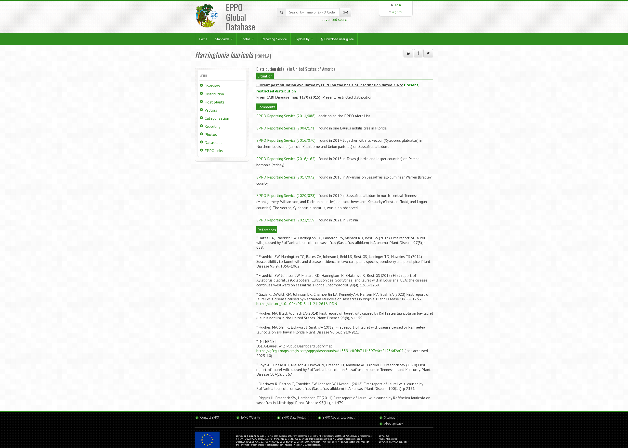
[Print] (408, 53)
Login (397, 5)
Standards (222, 39)
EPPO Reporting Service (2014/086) (285, 115)
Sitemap (389, 417)
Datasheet (213, 142)
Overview (212, 85)
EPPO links (214, 150)
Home (203, 39)
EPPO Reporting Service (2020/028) (285, 195)
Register (397, 12)
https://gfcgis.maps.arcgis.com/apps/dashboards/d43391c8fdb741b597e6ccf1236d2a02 (330, 350)
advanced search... (336, 19)
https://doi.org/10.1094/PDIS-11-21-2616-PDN (296, 303)
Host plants (214, 102)
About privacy (393, 424)
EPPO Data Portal (294, 417)
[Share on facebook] (418, 53)
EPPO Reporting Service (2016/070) (285, 140)
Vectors (211, 110)
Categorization (217, 118)
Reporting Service (274, 39)
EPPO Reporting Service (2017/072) (285, 177)
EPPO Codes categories (339, 417)
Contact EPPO (209, 417)
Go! (345, 12)
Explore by (302, 39)
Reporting (213, 126)
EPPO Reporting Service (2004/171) (285, 128)
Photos (245, 39)
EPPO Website (250, 417)
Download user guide (338, 39)
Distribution (214, 93)
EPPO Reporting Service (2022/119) (285, 220)
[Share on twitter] (428, 53)
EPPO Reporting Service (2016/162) (285, 158)
